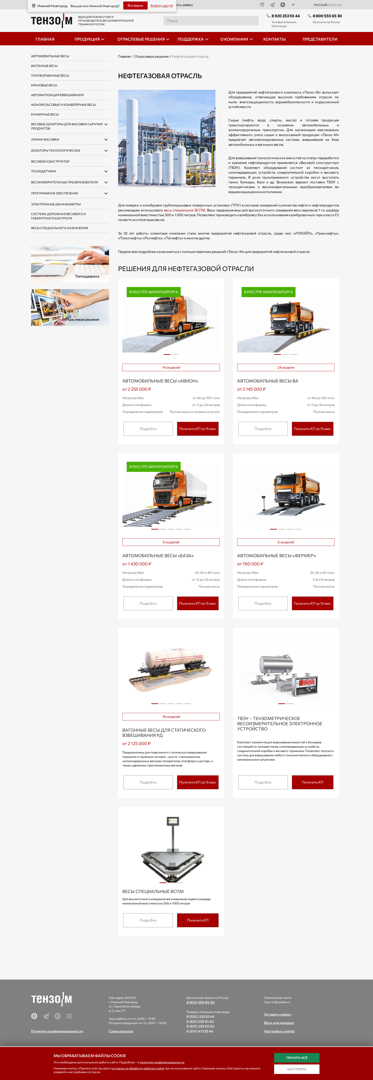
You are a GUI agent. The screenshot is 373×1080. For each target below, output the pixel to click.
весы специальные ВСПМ (184, 210)
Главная (124, 56)
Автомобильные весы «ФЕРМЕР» (276, 555)
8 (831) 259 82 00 (200, 1026)
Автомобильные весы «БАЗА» (158, 555)
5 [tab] (187, 531)
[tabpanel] (171, 321)
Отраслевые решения (151, 56)
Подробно (148, 429)
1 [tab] (167, 356)
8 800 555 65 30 (327, 15)
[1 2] (286, 671)
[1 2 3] (171, 850)
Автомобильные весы (50, 56)
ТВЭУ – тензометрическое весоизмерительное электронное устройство (279, 723)
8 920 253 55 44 (286, 15)
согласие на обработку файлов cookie (138, 1068)
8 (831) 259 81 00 (200, 1021)
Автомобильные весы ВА (267, 380)
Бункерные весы (45, 114)
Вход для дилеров (279, 1023)
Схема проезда (121, 1031)
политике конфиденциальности (162, 1062)
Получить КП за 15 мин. (198, 429)
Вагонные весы (44, 66)
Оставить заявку (179, 5)
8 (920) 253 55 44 (200, 1016)
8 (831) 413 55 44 (199, 1031)
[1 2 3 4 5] (171, 671)
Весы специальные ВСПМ (153, 891)
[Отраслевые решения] (70, 307)
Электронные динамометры (56, 204)
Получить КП (312, 782)
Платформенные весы (50, 75)
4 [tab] (179, 531)
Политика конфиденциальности (57, 1031)
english (336, 5)
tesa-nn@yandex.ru (277, 1002)
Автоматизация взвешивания (57, 95)
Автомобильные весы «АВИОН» (160, 380)
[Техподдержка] (70, 264)
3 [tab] (294, 356)
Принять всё (296, 1057)
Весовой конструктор (50, 161)
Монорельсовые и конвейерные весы (63, 104)
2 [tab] (175, 356)
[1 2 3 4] (286, 496)
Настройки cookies (279, 1031)
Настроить (297, 1069)
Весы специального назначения (59, 228)
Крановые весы (44, 85)
